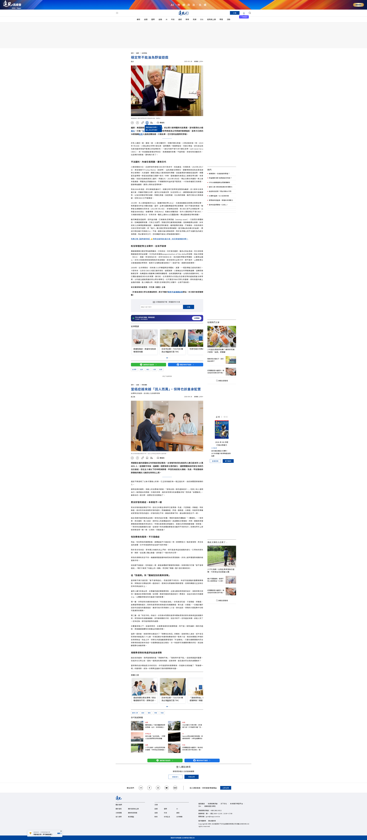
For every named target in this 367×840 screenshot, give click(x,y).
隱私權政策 (212, 821)
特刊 (226, 416)
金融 (160, 19)
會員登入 (175, 777)
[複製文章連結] (143, 122)
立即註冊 (225, 788)
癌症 (142, 713)
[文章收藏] (147, 123)
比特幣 (134, 369)
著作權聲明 (202, 821)
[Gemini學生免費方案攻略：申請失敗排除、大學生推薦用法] (174, 737)
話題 (145, 19)
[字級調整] (151, 122)
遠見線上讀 (211, 19)
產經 (180, 19)
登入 (147, 130)
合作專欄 (179, 817)
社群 (141, 369)
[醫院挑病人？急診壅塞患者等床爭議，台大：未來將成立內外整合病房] (137, 725)
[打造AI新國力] (221, 429)
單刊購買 (228, 461)
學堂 (221, 19)
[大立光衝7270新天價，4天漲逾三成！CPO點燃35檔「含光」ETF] (174, 725)
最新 (138, 19)
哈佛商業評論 (213, 803)
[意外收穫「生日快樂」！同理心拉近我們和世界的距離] (137, 737)
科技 (173, 19)
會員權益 (131, 817)
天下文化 (224, 803)
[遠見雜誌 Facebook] (149, 788)
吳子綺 (133, 397)
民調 (194, 19)
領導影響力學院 (210, 806)
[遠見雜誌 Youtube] (166, 788)
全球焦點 (144, 53)
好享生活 (148, 734)
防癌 (162, 713)
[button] (200, 338)
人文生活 (214, 448)
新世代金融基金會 (175, 292)
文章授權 (119, 813)
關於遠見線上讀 (133, 809)
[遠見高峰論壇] (12, 4)
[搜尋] (249, 12)
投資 (141, 134)
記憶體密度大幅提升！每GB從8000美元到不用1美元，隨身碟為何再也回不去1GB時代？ (192, 748)
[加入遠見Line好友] (141, 788)
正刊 (218, 416)
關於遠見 (119, 809)
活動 (228, 19)
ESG (201, 19)
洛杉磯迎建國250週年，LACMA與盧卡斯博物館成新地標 (221, 453)
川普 (154, 369)
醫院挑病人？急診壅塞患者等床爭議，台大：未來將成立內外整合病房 (155, 726)
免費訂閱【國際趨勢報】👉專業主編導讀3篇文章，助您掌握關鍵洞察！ (159, 239)
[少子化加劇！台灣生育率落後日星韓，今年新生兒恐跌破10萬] (137, 748)
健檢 (149, 713)
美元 (133, 130)
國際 (153, 19)
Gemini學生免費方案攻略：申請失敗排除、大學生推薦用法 (192, 737)
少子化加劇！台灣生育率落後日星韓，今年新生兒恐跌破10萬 (155, 748)
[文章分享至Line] (132, 122)
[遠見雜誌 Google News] (175, 788)
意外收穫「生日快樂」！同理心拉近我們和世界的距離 (155, 737)
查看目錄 (215, 461)
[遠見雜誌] (184, 13)
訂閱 (234, 13)
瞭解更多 (358, 5)
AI (166, 19)
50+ (199, 806)
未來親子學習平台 (236, 803)
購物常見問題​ (132, 813)
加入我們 (119, 817)
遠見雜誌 (201, 803)
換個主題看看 (223, 381)
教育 (187, 19)
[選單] (117, 12)
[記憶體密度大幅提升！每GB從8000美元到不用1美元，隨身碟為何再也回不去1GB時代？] (174, 748)
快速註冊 (191, 777)
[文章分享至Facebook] (137, 122)
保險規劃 (144, 385)
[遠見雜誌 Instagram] (158, 788)
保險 (155, 713)
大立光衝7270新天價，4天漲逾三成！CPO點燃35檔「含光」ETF (192, 726)
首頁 (132, 53)
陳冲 (132, 61)
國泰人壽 (135, 713)
